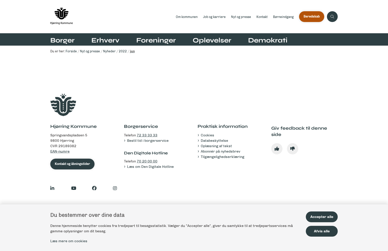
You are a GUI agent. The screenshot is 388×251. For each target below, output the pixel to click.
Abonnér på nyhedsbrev (220, 151)
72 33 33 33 (147, 135)
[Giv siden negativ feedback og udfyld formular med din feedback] (292, 148)
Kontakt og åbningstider (72, 164)
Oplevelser (212, 40)
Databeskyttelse (214, 140)
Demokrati (267, 40)
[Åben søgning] (332, 16)
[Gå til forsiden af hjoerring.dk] (111, 16)
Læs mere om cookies (68, 241)
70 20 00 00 (147, 161)
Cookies (207, 135)
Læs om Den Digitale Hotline (150, 166)
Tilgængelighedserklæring (222, 157)
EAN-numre (60, 151)
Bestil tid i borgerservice (148, 140)
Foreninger (156, 40)
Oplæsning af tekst (216, 146)
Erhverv (105, 40)
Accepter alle (321, 217)
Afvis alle (322, 231)
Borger (62, 40)
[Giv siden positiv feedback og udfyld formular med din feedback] (276, 148)
